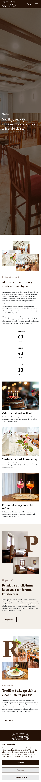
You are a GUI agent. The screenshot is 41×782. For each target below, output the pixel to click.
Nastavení (20, 770)
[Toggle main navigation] (36, 4)
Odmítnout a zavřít (20, 777)
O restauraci (9, 720)
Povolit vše (20, 762)
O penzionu (9, 619)
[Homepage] (9, 4)
